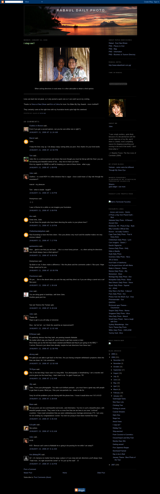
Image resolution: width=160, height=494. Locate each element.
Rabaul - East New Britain (118, 43)
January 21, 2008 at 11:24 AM (43, 132)
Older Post (101, 473)
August (116, 373)
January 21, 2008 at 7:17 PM (43, 240)
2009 (113, 354)
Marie (31, 404)
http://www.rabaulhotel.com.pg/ (120, 65)
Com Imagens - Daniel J (117, 242)
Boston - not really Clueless (119, 232)
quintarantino (34, 246)
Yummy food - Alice (116, 333)
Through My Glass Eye (117, 170)
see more (122, 187)
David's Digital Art (115, 245)
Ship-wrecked (117, 431)
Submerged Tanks (119, 399)
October (116, 367)
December (117, 360)
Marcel (31, 138)
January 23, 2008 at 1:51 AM (43, 379)
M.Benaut (32, 334)
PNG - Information (115, 52)
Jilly (30, 384)
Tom (30, 156)
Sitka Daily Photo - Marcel (118, 316)
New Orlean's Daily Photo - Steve (121, 282)
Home (65, 473)
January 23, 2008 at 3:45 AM (43, 419)
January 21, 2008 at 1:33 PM (43, 193)
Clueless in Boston (36, 126)
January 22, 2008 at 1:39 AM (43, 285)
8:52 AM (43, 113)
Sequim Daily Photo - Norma (119, 311)
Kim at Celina (55, 104)
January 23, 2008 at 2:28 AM (43, 399)
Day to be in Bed (119, 454)
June (115, 380)
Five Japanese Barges (121, 448)
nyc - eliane (113, 288)
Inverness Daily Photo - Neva (119, 257)
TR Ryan (32, 369)
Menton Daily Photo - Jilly (118, 271)
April (115, 386)
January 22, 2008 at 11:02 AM (43, 328)
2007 (113, 465)
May (115, 383)
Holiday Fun (117, 428)
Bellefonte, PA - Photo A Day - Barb (121, 226)
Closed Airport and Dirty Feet (123, 438)
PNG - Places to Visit (116, 46)
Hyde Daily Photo (115, 254)
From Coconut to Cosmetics (123, 435)
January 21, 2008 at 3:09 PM (43, 210)
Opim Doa (116, 415)
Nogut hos (116, 418)
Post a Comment (30, 469)
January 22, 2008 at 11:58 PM (43, 349)
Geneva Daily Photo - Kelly (118, 248)
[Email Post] (46, 113)
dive (30, 216)
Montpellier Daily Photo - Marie (120, 280)
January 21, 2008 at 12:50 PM (43, 150)
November (117, 363)
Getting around (118, 444)
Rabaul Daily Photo (81, 10)
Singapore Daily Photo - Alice (119, 313)
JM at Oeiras (113, 260)
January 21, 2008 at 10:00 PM (43, 270)
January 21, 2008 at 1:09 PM (43, 167)
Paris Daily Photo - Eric (117, 294)
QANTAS (112, 302)
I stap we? (29, 43)
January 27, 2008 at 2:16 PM (43, 464)
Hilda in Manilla (114, 251)
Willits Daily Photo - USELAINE (120, 330)
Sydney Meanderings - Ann (118, 324)
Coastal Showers (119, 412)
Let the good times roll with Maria (121, 265)
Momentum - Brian (115, 274)
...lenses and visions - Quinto (119, 212)
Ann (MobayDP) (35, 455)
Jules (31, 173)
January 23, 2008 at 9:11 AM (43, 449)
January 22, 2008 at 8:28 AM (43, 308)
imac (31, 291)
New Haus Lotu (118, 402)
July (115, 376)
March (115, 389)
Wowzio (111, 184)
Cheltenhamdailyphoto (37, 231)
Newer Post (28, 473)
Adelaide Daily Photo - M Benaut (120, 220)
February (116, 393)
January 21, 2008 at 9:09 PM (43, 255)
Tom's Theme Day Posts (118, 327)
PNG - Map (113, 49)
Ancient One (113, 223)
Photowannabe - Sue (116, 299)
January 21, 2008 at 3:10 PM (43, 225)
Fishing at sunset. (119, 408)
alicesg (31, 354)
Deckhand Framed (119, 451)
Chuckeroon (33, 276)
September (117, 370)
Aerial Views (117, 421)
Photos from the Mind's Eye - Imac (121, 297)
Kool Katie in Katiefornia (117, 263)
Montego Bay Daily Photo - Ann (120, 277)
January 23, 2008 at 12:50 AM (43, 363)
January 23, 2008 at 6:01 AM (43, 431)
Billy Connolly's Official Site (119, 229)
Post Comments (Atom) (42, 477)
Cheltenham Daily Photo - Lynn (120, 240)
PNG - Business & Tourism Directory (122, 54)
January (116, 396)
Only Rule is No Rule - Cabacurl (120, 291)
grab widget (113, 187)
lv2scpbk (32, 425)
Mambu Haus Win (119, 441)
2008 (113, 357)
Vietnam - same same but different (121, 167)
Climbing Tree (118, 405)
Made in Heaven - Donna (118, 268)
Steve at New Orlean (39, 104)
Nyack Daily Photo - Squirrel (119, 285)
